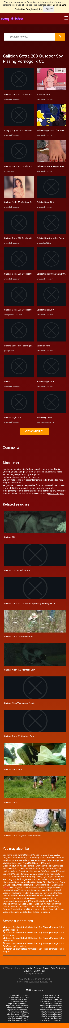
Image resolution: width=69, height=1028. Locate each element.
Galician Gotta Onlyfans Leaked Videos (22, 835)
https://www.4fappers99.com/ (18, 997)
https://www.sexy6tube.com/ (51, 997)
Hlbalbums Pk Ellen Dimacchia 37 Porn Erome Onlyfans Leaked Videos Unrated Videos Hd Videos (32, 894)
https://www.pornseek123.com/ (51, 1002)
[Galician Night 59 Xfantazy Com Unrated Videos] (19, 197)
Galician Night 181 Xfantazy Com (52, 130)
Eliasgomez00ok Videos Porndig (18, 865)
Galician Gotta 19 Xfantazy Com (19, 736)
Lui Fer (21, 868)
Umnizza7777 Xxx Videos (31, 906)
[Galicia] (19, 376)
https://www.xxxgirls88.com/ (51, 995)
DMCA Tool (39, 971)
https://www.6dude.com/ (18, 1002)
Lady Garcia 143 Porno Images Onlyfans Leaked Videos (31, 902)
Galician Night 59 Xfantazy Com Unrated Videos (26, 202)
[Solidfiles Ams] (51, 89)
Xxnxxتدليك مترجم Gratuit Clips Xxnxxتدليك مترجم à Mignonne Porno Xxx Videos (33, 878)
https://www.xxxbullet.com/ (18, 1012)
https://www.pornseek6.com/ (51, 1004)
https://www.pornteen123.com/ (51, 1006)
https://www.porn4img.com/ (51, 1018)
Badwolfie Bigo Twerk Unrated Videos (21, 855)
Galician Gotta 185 (13, 769)
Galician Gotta (10, 802)
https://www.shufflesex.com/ (18, 1008)
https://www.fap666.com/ (17, 1004)
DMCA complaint (56, 493)
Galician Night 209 (12, 417)
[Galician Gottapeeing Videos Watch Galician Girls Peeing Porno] (51, 161)
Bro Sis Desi (44, 887)
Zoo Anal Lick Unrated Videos (33, 909)
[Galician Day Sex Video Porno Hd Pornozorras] (51, 233)
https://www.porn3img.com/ (51, 1016)
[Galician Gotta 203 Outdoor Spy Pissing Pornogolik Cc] (19, 89)
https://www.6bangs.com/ (17, 999)
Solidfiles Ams (43, 94)
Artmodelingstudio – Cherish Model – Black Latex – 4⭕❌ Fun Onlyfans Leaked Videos (34, 886)
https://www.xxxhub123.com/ (18, 1014)
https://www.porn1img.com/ (51, 1012)
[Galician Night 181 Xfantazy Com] (51, 125)
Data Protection (58, 968)
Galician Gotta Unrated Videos (18, 636)
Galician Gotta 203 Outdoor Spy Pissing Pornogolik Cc (29, 94)
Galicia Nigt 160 (44, 417)
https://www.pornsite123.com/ (17, 1006)
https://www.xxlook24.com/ (18, 1020)
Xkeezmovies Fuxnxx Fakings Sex (47, 860)
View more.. (34, 431)
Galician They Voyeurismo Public (19, 703)
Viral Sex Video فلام (12, 863)
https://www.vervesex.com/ (17, 1010)
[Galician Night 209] (19, 412)
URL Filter (28, 971)
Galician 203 (10, 537)
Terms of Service (42, 968)
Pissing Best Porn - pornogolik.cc (20, 345)
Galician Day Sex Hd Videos (17, 570)
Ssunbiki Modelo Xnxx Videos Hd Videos (30, 912)
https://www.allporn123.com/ (51, 1008)
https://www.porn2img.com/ (51, 1014)
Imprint (29, 968)
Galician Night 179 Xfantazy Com (19, 669)
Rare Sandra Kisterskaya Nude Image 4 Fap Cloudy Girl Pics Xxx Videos (32, 880)
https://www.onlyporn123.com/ (51, 1010)
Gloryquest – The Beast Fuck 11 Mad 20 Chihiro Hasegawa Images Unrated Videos (29, 899)
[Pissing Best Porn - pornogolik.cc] (19, 340)
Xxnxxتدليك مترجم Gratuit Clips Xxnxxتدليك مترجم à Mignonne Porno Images (31, 875)
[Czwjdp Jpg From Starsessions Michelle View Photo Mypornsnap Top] (19, 125)
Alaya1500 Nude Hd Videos (36, 863)
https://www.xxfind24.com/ (18, 1018)
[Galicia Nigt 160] (51, 412)
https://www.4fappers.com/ (18, 995)
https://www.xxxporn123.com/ (18, 1016)
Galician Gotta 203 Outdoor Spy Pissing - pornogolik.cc (30, 166)
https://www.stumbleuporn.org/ (51, 1020)
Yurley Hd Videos (11, 874)
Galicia (7, 381)
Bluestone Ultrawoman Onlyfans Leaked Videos (41, 871)
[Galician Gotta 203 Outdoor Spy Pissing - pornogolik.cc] (19, 161)
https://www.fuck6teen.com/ (51, 999)
